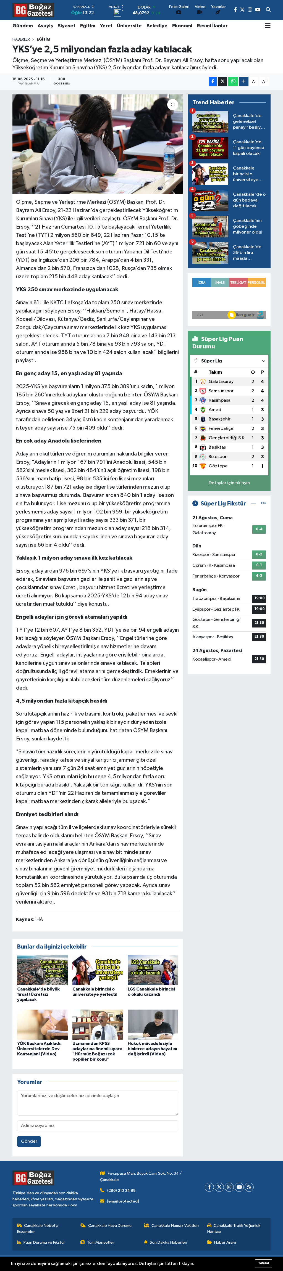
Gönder (29, 1141)
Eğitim (87, 25)
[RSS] (249, 1187)
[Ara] (268, 10)
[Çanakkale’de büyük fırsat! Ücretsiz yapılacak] (42, 970)
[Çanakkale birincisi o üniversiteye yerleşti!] (97, 970)
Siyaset (66, 25)
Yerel (106, 25)
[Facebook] (209, 1187)
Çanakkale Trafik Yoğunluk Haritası (234, 1229)
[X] (219, 1187)
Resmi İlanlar (212, 25)
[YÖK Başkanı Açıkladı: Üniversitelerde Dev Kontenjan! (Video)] (42, 1024)
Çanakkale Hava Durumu (110, 1226)
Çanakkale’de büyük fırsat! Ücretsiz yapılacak (38, 994)
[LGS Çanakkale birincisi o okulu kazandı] (153, 970)
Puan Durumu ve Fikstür (44, 1242)
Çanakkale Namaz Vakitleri (175, 1226)
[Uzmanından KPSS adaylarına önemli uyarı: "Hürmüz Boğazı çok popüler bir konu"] (97, 1024)
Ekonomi (182, 25)
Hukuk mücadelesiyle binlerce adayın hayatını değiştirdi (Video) (152, 1048)
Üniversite (129, 25)
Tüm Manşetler (100, 1242)
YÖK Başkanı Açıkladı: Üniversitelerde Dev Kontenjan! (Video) (39, 1048)
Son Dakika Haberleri (168, 1242)
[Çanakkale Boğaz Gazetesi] (33, 10)
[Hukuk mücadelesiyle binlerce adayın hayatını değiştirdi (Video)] (153, 1024)
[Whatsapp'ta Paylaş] (233, 81)
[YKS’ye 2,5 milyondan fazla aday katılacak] (97, 144)
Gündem (22, 25)
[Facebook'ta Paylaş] (213, 81)
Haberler (21, 39)
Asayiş (45, 25)
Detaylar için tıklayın (229, 483)
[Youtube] (239, 1187)
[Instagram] (229, 1187)
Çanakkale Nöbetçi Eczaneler (38, 1229)
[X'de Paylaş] (222, 81)
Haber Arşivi (225, 1242)
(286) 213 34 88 (121, 1190)
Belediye (156, 25)
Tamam (263, 1263)
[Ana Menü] (268, 26)
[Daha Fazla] (243, 81)
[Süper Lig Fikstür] (263, 503)
